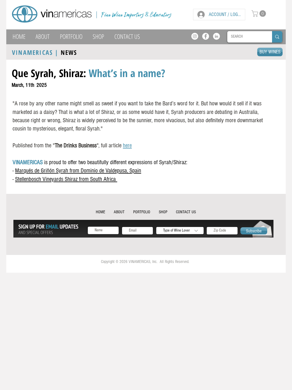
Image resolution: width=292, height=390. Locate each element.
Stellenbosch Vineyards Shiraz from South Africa (66, 179)
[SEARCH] (277, 37)
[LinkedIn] (216, 36)
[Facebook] (205, 36)
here (127, 145)
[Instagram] (194, 36)
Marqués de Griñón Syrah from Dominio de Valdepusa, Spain (78, 170)
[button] (259, 13)
